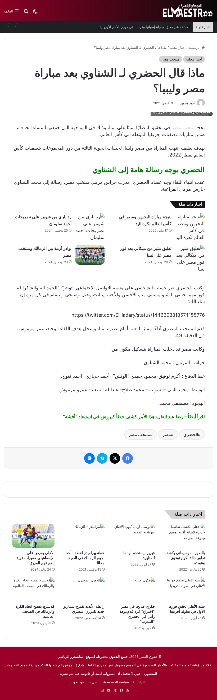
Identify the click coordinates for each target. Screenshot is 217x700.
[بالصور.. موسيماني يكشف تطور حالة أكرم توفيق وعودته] (184, 536)
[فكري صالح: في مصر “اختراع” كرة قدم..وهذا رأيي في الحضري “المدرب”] (133, 589)
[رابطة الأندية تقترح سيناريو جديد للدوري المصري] (83, 589)
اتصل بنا (94, 682)
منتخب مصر (170, 59)
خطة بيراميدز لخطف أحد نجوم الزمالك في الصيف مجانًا (85, 558)
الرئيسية (195, 47)
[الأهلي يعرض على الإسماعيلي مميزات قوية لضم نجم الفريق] (33, 536)
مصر (166, 434)
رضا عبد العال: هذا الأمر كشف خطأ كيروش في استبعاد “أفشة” (123, 416)
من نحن (78, 682)
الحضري (190, 434)
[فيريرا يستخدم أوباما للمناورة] (133, 536)
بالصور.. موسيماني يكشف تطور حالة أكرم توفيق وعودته (185, 558)
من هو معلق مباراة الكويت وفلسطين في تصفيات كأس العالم (146, 29)
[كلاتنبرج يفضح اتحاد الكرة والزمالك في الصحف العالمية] (33, 589)
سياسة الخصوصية (116, 682)
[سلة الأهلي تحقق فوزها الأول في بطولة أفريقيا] (184, 589)
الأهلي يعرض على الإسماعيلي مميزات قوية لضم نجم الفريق (35, 558)
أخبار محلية (178, 47)
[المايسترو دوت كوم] (188, 11)
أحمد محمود (187, 103)
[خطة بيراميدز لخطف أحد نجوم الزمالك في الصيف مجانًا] (83, 536)
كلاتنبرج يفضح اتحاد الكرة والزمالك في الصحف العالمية (35, 612)
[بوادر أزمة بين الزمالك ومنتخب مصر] (90, 255)
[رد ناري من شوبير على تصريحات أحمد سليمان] (90, 227)
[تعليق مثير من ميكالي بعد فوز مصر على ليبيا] (190, 258)
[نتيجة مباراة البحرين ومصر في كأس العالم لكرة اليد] (190, 227)
